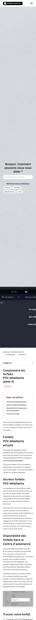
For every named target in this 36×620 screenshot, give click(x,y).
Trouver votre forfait (12, 413)
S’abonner (7, 386)
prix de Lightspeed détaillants (13, 460)
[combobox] (18, 177)
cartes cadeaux (16, 187)
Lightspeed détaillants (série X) (13, 352)
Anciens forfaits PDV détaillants (16, 405)
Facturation (22, 354)
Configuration (10, 354)
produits (20, 191)
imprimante (7, 187)
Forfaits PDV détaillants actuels (16, 401)
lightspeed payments (9, 191)
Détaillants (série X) (13, 3)
